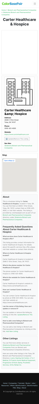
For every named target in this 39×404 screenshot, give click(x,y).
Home (4, 10)
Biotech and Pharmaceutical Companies (22, 10)
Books (28, 383)
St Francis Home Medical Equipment (22, 360)
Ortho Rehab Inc (15, 365)
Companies (13, 383)
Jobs (33, 383)
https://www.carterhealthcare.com (16, 134)
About (24, 388)
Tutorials (21, 383)
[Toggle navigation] (34, 4)
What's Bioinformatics (18, 385)
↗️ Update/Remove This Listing (17, 139)
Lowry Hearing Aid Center (19, 358)
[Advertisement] (19, 52)
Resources (5, 385)
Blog (18, 388)
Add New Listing (12, 331)
